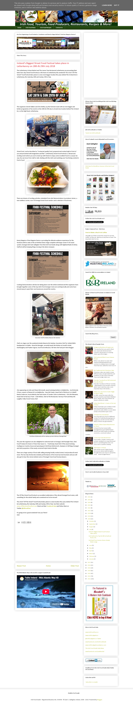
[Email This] (22, 522)
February (92, 556)
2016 (89, 565)
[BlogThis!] (24, 522)
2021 (89, 510)
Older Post (75, 566)
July (90, 529)
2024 (89, 502)
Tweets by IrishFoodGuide (92, 133)
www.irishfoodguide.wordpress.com (95, 645)
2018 (89, 519)
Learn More (107, 5)
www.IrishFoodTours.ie (91, 632)
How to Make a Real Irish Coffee (96, 232)
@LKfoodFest (26, 508)
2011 (89, 579)
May (90, 548)
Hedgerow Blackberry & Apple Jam (103, 347)
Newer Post (21, 566)
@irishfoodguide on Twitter (93, 638)
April (90, 550)
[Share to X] (26, 522)
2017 (89, 562)
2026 (89, 497)
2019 (89, 516)
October (91, 521)
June (90, 545)
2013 (89, 573)
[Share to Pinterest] (30, 522)
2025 (89, 499)
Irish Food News (31, 27)
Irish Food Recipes (45, 27)
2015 (89, 568)
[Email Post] (18, 522)
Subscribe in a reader (92, 682)
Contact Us (59, 27)
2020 (89, 513)
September (92, 524)
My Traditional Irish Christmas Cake (104, 370)
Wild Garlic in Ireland (100, 447)
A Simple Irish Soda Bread (101, 414)
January (91, 559)
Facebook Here (51, 506)
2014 (89, 570)
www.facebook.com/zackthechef (94, 651)
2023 (89, 505)
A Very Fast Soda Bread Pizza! (102, 437)
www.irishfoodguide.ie (91, 635)
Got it (116, 5)
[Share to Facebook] (28, 522)
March (91, 553)
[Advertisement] (48, 544)
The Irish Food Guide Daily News (94, 648)
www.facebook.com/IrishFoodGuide (95, 642)
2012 (89, 576)
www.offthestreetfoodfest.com (27, 506)
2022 (89, 508)
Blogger (99, 700)
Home (19, 27)
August (91, 526)
